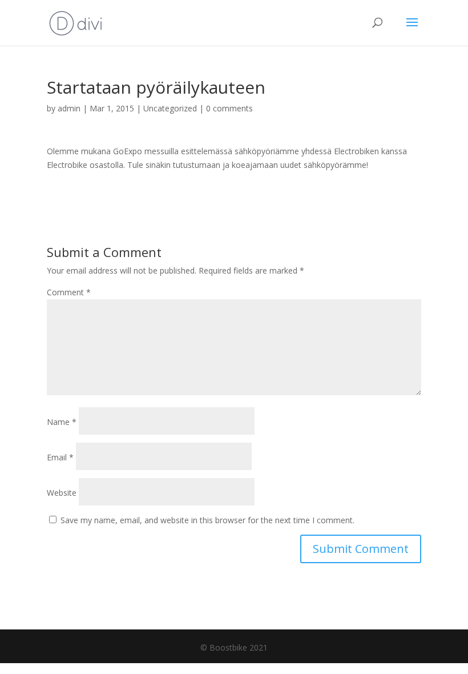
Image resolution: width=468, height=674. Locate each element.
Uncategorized (170, 108)
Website (61, 492)
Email (60, 457)
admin (69, 108)
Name (61, 421)
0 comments (229, 108)
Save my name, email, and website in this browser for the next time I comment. (207, 520)
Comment (69, 292)
